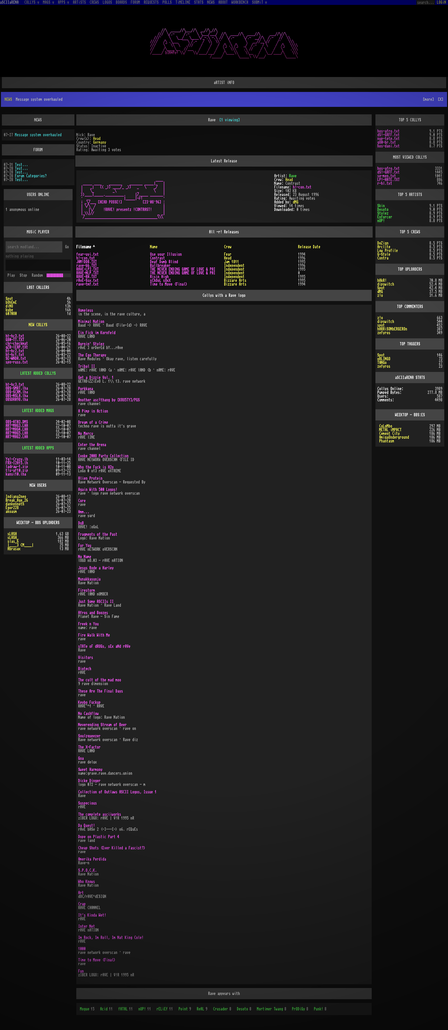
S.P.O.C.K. (87, 870)
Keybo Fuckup (89, 702)
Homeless (85, 310)
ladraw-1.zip (17, 467)
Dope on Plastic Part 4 (98, 837)
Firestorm (86, 590)
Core (82, 501)
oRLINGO (383, 359)
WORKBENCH (239, 2)
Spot (9, 299)
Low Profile (387, 250)
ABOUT (223, 2)
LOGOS (107, 2)
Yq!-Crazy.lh (17, 459)
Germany (99, 142)
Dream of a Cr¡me (93, 422)
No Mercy (85, 433)
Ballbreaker (160, 265)
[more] (428, 99)
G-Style (383, 254)
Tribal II (86, 366)
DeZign (382, 243)
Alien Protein (90, 478)
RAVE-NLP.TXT (87, 273)
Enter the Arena (92, 445)
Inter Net (86, 926)
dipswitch (385, 284)
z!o (380, 295)
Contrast (157, 258)
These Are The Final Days (100, 691)
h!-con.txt (302, 187)
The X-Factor (89, 747)
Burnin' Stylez (91, 344)
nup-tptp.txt (388, 138)
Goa (81, 758)
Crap (82, 904)
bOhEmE (11, 302)
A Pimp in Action (93, 411)
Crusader (222, 1009)
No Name (84, 557)
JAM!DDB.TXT (86, 262)
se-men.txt (386, 176)
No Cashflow (88, 713)
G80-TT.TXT (15, 340)
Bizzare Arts (235, 280)
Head (97, 138)
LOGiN (441, 2)
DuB (81, 523)
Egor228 (12, 508)
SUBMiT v (259, 2)
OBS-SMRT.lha (17, 388)
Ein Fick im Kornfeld (97, 333)
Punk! (320, 1009)
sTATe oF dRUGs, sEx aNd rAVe (104, 646)
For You (84, 545)
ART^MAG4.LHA (17, 429)
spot (381, 325)
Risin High (159, 277)
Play (11, 275)
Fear (227, 254)
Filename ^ (85, 247)
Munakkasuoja (89, 579)
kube (9, 310)
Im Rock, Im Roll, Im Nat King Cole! (111, 937)
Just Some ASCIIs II (96, 601)
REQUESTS (151, 2)
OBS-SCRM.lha (17, 392)
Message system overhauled (38, 135)
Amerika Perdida (92, 859)
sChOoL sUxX (160, 280)
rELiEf (165, 1009)
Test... (21, 165)
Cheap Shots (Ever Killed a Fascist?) (111, 848)
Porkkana (85, 389)
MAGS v (48, 2)
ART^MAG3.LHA (17, 425)
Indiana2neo (16, 496)
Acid (106, 1009)
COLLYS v (31, 2)
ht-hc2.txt (15, 351)
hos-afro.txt (388, 131)
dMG (295, 202)
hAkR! (382, 280)
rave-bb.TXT (86, 265)
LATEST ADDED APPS (38, 448)
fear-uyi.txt (87, 254)
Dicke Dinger (89, 781)
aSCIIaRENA (9, 2)
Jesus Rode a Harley (96, 568)
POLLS (167, 2)
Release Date (309, 247)
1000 (82, 949)
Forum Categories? (31, 176)
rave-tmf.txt (87, 284)
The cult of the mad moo (99, 680)
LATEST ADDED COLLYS (38, 373)
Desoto (244, 1009)
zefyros (383, 333)
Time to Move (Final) (168, 284)
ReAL (202, 1009)
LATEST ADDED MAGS (38, 411)
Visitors (85, 657)
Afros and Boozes (93, 613)
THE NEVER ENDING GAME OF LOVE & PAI (182, 269)
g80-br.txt (386, 142)
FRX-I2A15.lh (17, 463)
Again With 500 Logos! (97, 489)
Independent (234, 265)
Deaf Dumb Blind (164, 262)
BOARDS (121, 2)
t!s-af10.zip (17, 470)
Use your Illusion (166, 254)
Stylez (382, 213)
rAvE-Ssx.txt (87, 280)
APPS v (63, 2)
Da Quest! (86, 825)
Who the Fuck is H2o (96, 467)
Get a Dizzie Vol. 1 (96, 377)
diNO (9, 306)
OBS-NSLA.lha (17, 396)
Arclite (383, 247)
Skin (381, 206)
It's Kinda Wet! (92, 915)
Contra (382, 258)
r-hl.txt (384, 183)
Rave (293, 176)
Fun (81, 971)
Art (81, 893)
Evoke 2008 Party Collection (103, 456)
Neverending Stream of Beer (102, 725)
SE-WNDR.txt (16, 358)
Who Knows (86, 881)
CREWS (94, 2)
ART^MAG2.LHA (17, 437)
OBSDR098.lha (17, 399)
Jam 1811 (231, 262)
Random (37, 275)
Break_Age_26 (17, 500)
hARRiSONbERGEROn (392, 329)
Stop (23, 275)
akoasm (11, 511)
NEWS (211, 2)
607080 (11, 313)
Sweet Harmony (90, 769)
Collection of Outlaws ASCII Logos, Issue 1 (117, 792)
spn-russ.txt (17, 362)
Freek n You (88, 624)
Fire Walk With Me (94, 635)
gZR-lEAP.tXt (17, 347)
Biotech (84, 669)
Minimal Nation (91, 321)
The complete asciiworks (99, 814)
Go (67, 247)
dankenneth (15, 504)
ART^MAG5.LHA (17, 433)
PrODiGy (300, 1009)
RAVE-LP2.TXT (87, 269)
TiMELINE (182, 2)
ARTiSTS (79, 2)
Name (154, 247)
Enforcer (384, 217)
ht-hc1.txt (15, 355)
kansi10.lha (16, 474)
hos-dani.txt (388, 146)
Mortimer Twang (271, 1009)
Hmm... (83, 512)
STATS (198, 2)
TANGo (382, 362)
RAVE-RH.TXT (86, 277)
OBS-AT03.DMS (17, 422)
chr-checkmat (17, 343)
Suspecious (87, 803)
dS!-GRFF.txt (388, 135)
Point (184, 1009)
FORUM (135, 2)
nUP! (144, 1009)
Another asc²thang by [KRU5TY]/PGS (109, 400)
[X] (440, 99)
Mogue (87, 1009)
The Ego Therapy (92, 355)
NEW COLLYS (38, 325)
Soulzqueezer (89, 736)
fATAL (125, 1009)
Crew (227, 247)
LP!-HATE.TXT (388, 180)
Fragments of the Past (97, 534)
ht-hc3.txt (15, 336)
